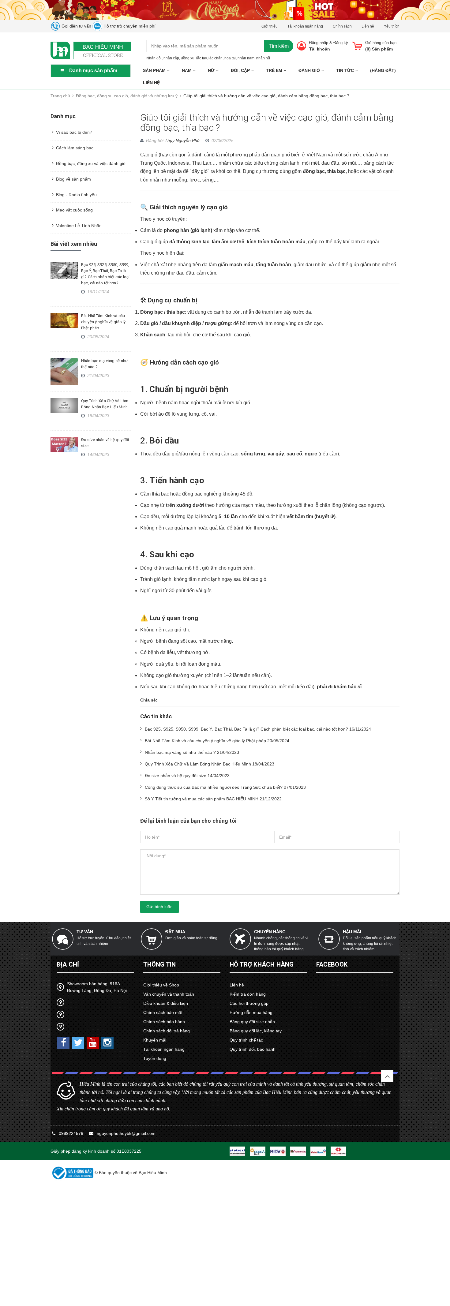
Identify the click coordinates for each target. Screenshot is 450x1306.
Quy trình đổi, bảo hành (253, 1049)
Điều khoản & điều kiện (165, 1003)
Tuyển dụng (154, 1058)
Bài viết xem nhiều (74, 244)
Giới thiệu (269, 26)
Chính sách (342, 26)
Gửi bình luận (159, 906)
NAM (187, 70)
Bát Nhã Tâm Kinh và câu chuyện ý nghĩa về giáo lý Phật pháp (103, 321)
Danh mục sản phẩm (93, 70)
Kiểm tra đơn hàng (248, 994)
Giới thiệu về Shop (161, 984)
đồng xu (187, 58)
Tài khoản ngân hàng (305, 26)
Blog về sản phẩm (73, 179)
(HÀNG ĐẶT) (383, 70)
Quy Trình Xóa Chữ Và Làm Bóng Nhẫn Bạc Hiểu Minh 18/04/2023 (209, 764)
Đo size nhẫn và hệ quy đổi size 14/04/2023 (187, 775)
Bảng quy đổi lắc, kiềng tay (256, 1030)
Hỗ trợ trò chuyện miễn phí (129, 26)
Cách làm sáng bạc (74, 147)
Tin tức (345, 70)
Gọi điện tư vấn (75, 26)
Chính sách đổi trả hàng (166, 1030)
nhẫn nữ (263, 58)
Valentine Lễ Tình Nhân (79, 225)
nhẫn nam (246, 58)
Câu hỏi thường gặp (249, 1003)
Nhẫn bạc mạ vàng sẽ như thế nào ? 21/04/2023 (192, 752)
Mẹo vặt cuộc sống (74, 210)
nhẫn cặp (171, 58)
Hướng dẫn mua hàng (251, 1012)
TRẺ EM (274, 70)
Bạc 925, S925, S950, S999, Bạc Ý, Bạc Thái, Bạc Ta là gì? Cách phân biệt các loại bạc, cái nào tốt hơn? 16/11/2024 (258, 729)
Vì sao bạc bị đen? (74, 132)
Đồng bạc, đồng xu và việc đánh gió (91, 163)
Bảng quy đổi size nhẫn (252, 1021)
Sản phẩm (155, 70)
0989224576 (71, 1133)
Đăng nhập (318, 42)
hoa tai (230, 58)
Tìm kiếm (279, 46)
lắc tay (201, 58)
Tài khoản (319, 49)
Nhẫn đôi (154, 58)
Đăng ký (340, 42)
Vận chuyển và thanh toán (168, 994)
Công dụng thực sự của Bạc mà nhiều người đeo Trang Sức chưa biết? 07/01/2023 (225, 787)
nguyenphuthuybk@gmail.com (126, 1133)
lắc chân (215, 58)
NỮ (212, 70)
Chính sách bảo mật (162, 1012)
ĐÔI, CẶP (241, 70)
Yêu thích (391, 26)
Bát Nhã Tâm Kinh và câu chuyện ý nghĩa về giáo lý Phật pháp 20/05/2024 (217, 740)
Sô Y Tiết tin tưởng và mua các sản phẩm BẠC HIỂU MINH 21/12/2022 (213, 798)
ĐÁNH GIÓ (309, 70)
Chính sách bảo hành (164, 1021)
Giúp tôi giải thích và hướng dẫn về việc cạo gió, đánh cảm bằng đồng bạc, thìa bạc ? (267, 122)
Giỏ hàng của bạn (380, 42)
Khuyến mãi (154, 1040)
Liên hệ (368, 26)
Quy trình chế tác (246, 1040)
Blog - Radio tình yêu (76, 194)
